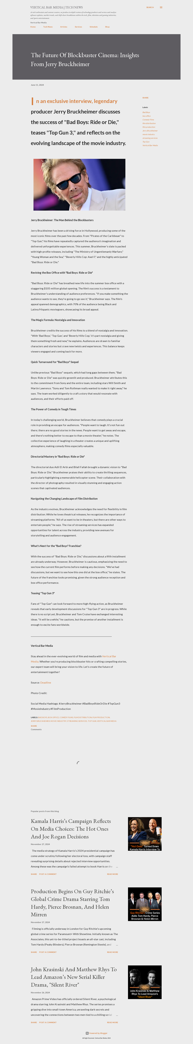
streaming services (149, 138)
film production (148, 127)
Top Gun (145, 142)
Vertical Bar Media (150, 145)
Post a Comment (48, 874)
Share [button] (145, 98)
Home (33, 27)
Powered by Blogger (98, 1033)
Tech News (48, 27)
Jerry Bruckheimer (150, 131)
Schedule (94, 27)
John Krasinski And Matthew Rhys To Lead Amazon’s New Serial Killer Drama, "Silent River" (74, 976)
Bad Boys (146, 112)
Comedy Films (148, 119)
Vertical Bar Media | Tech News (56, 7)
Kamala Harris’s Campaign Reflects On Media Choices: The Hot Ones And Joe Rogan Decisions (71, 828)
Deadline (45, 682)
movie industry (148, 134)
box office (146, 116)
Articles (63, 27)
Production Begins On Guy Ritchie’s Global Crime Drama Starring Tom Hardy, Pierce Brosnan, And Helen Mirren (72, 902)
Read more (112, 874)
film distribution (149, 123)
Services (78, 27)
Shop (107, 27)
